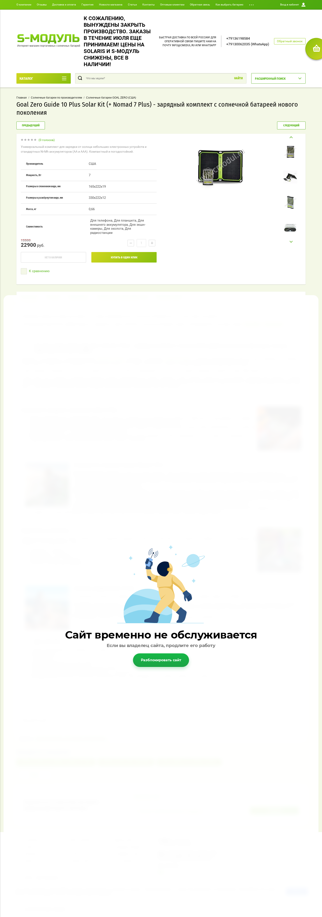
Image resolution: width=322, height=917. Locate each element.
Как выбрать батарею (229, 4)
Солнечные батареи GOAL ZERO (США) (111, 97)
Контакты (148, 4)
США (92, 164)
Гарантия (87, 4)
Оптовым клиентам (172, 4)
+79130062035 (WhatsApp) (247, 44)
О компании (23, 4)
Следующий (291, 125)
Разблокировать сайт (161, 660)
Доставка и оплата (64, 4)
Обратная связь (200, 4)
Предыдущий (31, 125)
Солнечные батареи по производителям (56, 97)
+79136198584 (238, 38)
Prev (290, 137)
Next (290, 242)
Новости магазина (110, 4)
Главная (21, 97)
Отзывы (42, 4)
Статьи (132, 4)
